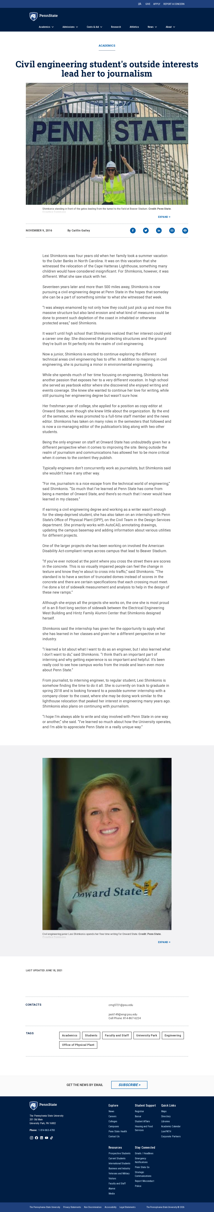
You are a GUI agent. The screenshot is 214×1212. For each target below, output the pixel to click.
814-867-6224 (132, 1018)
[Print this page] (185, 231)
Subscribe (128, 1085)
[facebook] (133, 231)
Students (91, 1035)
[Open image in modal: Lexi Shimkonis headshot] (106, 844)
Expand (163, 216)
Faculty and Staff (117, 1035)
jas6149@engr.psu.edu (123, 1014)
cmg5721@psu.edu (121, 1005)
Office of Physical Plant (78, 1044)
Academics (107, 45)
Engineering (173, 1035)
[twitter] (146, 231)
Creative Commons (54, 211)
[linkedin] (159, 231)
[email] (172, 231)
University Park (146, 1035)
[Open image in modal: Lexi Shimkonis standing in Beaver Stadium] (107, 144)
